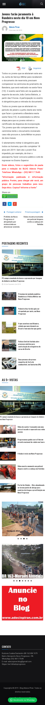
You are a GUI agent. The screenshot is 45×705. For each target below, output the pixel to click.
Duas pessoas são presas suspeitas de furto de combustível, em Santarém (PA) (29, 362)
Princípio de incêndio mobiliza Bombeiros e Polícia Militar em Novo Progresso (29, 296)
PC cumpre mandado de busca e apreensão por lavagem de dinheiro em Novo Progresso (22, 279)
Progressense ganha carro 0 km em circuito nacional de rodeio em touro (31, 440)
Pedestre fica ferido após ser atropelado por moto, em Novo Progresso (29, 311)
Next (40, 518)
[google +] (15, 204)
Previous (5, 518)
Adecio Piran (14, 27)
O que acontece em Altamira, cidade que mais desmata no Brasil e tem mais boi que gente (29, 326)
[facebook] (4, 204)
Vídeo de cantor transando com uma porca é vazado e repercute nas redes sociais (31, 429)
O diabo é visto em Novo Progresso (30, 453)
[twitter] (9, 204)
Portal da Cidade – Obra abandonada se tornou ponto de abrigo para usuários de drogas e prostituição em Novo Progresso (31, 489)
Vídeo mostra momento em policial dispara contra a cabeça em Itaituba (31, 467)
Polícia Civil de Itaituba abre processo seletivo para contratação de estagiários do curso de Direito (29, 345)
